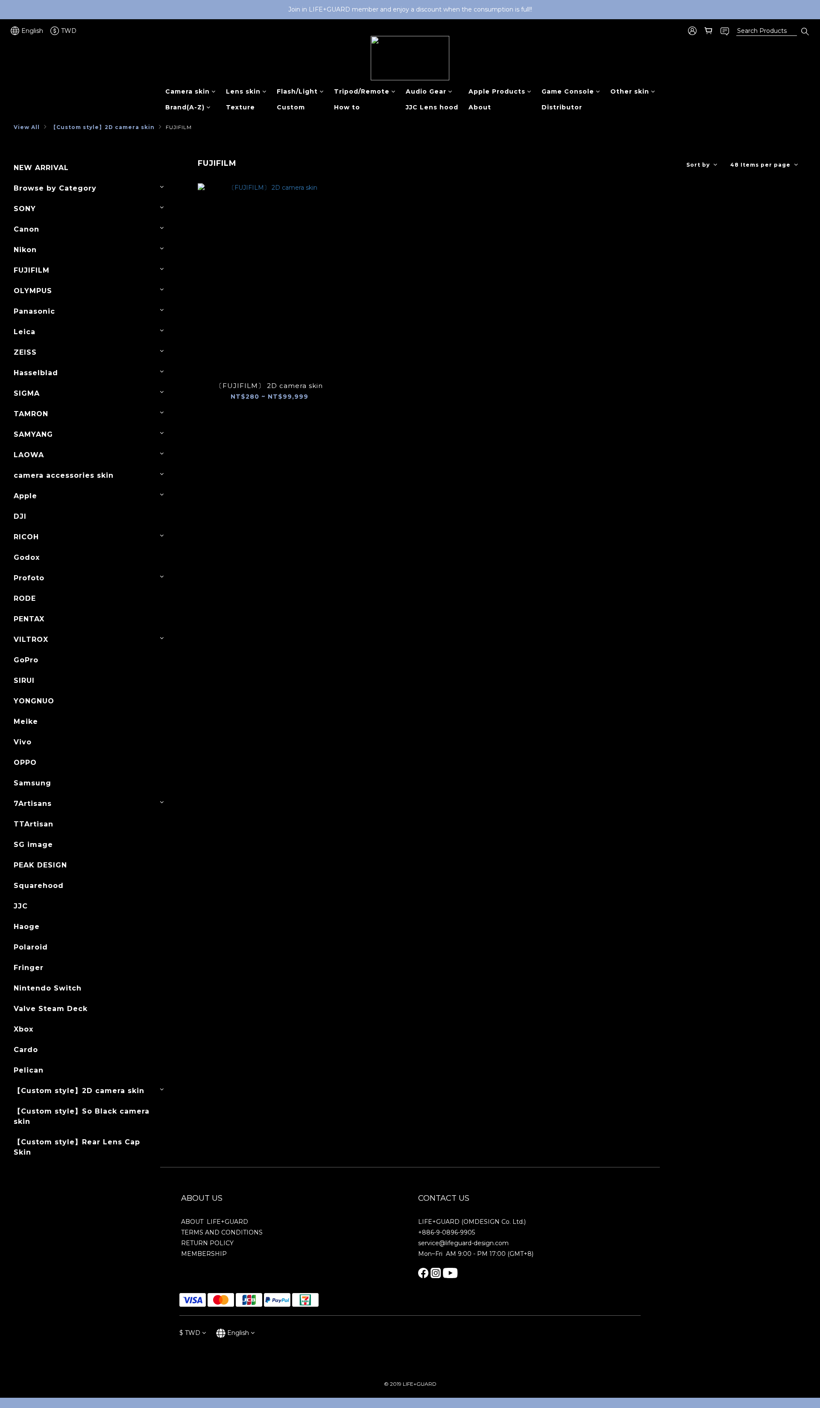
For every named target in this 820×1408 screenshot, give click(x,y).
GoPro (26, 660)
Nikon (25, 250)
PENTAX (29, 619)
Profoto (29, 578)
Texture (240, 107)
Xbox (23, 1029)
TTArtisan (33, 824)
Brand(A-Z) (185, 107)
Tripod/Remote (362, 91)
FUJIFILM (179, 127)
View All (27, 127)
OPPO (25, 762)
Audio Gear (426, 91)
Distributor (562, 107)
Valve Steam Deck (51, 1009)
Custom (291, 107)
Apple (25, 496)
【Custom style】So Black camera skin (81, 1116)
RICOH (26, 537)
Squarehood (39, 886)
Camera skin (187, 91)
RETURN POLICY (207, 1243)
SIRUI (24, 680)
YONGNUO (34, 701)
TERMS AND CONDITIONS (222, 1232)
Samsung (32, 783)
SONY (25, 209)
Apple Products (497, 91)
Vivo (23, 742)
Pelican (29, 1070)
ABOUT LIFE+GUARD (214, 1222)
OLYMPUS (33, 291)
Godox (27, 557)
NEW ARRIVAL (41, 168)
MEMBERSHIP (204, 1254)
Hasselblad (36, 373)
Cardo (26, 1050)
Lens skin (243, 91)
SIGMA (27, 393)
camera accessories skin (64, 475)
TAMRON (31, 414)
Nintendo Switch (48, 988)
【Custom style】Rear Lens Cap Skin (77, 1147)
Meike (26, 721)
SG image (33, 845)
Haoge (27, 927)
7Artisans (33, 804)
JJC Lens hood (432, 107)
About (480, 107)
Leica (24, 332)
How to (347, 107)
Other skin (629, 91)
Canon (26, 229)
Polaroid (31, 947)
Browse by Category (55, 188)
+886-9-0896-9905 (446, 1232)
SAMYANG (33, 434)
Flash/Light (297, 91)
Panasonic (34, 311)
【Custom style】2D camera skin (103, 127)
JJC (21, 906)
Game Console (568, 91)
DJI (20, 516)
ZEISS (25, 352)
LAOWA (29, 455)
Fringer (29, 968)
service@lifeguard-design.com (463, 1243)
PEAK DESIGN (40, 865)
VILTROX (31, 639)
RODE (25, 598)
